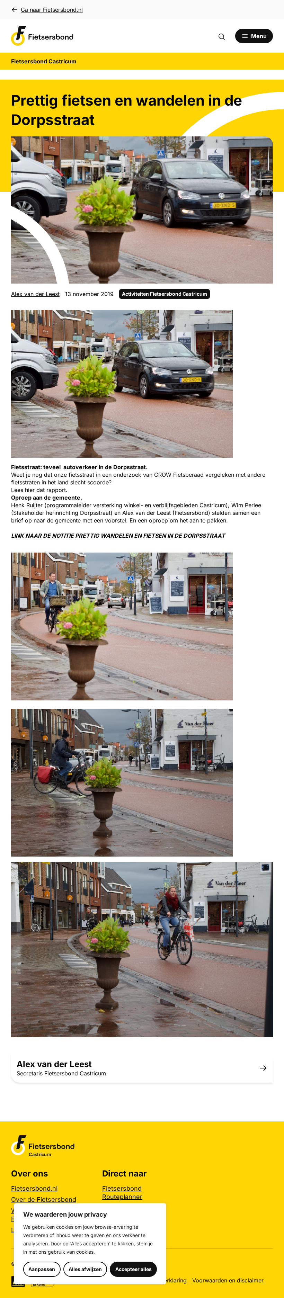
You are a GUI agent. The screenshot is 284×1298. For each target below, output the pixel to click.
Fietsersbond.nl (34, 1188)
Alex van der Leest (35, 293)
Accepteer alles (133, 1269)
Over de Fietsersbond (43, 1199)
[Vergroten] (223, 318)
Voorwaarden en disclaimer (228, 1280)
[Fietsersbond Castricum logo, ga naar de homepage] (42, 36)
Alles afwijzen (85, 1269)
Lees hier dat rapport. (39, 489)
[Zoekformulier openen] (225, 36)
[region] (90, 1243)
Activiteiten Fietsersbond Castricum (164, 294)
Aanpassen (41, 1269)
